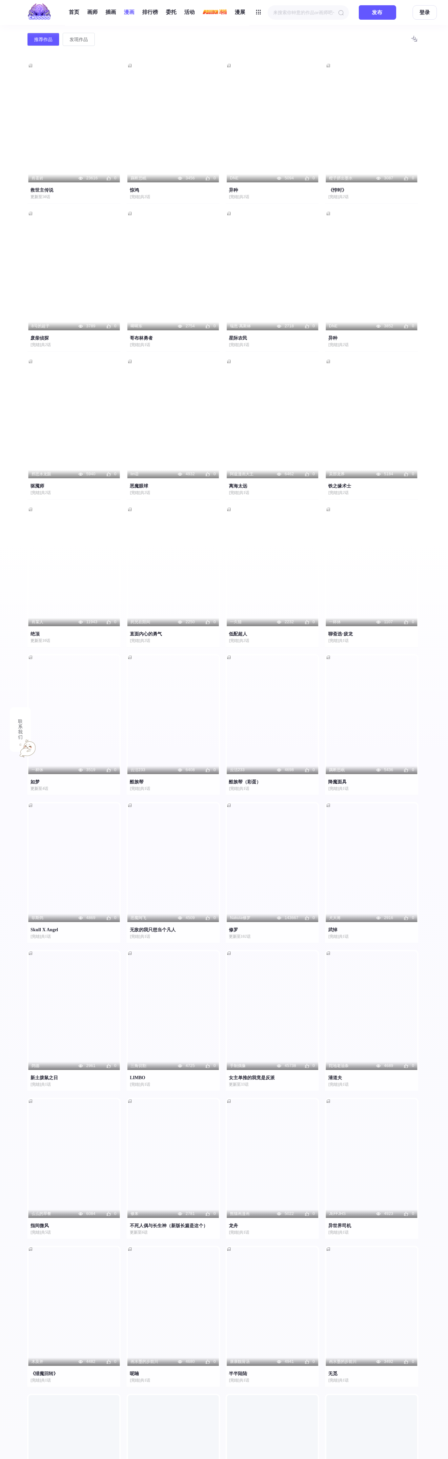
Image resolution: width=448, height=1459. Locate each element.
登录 (424, 12)
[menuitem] (74, 12)
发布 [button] (377, 12)
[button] (414, 41)
